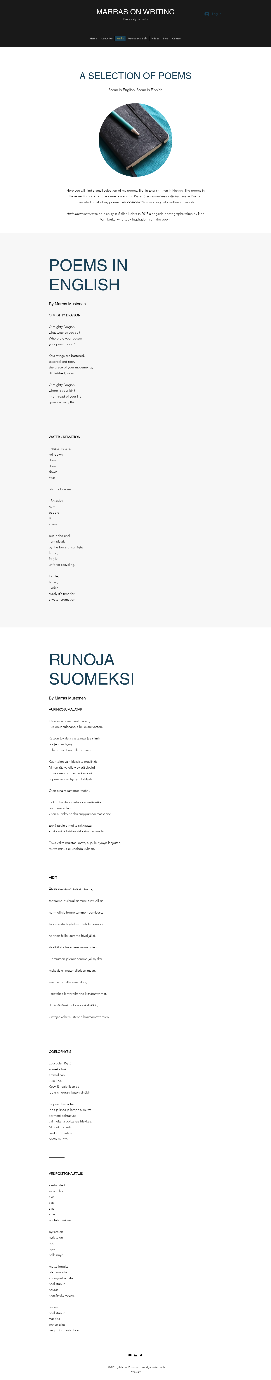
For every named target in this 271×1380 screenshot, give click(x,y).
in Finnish (176, 190)
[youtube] (130, 1355)
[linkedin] (135, 1355)
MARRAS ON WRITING (135, 12)
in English (152, 190)
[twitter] (141, 1355)
